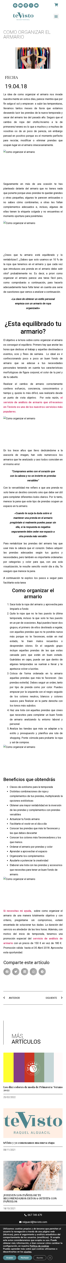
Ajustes (40, 1257)
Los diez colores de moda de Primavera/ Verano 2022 (33, 1088)
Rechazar (25, 1257)
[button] (56, 16)
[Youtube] (20, 5)
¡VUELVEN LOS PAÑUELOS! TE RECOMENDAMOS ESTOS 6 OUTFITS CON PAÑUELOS (30, 1198)
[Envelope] (36, 5)
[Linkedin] (26, 5)
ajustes (27, 1251)
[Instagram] (31, 5)
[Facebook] (15, 5)
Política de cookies (39, 1245)
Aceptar (9, 1257)
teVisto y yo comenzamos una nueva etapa (28, 1142)
